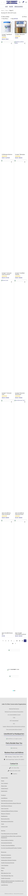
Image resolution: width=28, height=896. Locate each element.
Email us (15, 773)
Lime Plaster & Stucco (6, 805)
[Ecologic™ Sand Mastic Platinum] (7, 27)
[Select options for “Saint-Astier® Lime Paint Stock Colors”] (25, 402)
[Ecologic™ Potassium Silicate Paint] (20, 336)
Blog (2, 870)
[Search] (19, 2)
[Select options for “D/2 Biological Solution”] (11, 43)
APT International (14, 720)
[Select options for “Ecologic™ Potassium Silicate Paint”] (25, 282)
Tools (2, 824)
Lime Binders (4, 798)
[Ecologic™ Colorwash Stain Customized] (7, 216)
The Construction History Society (14, 729)
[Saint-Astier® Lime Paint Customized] (7, 456)
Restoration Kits (5, 818)
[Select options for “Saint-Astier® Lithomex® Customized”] (25, 521)
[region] (14, 669)
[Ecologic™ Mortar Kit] (20, 27)
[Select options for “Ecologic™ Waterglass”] (25, 43)
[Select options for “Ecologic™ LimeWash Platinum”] (25, 162)
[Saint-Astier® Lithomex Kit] (7, 576)
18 (12, 643)
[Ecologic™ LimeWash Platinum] (20, 216)
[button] (25, 23)
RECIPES (11, 6)
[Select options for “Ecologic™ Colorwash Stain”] (11, 282)
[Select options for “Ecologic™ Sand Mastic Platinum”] (11, 23)
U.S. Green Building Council (14, 714)
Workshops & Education (7, 821)
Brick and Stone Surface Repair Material (11, 803)
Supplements (4, 816)
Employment (4, 791)
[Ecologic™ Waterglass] (20, 97)
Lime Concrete (4, 808)
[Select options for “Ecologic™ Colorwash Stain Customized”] (11, 162)
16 (22, 640)
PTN (14, 717)
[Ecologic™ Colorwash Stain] (7, 336)
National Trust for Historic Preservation (14, 711)
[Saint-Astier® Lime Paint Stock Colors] (20, 456)
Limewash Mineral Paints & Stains (9, 811)
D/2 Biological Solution (7, 154)
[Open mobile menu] (26, 2)
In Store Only (4, 826)
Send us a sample (18, 6)
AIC (14, 723)
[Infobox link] (1, 2)
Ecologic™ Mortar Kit (20, 34)
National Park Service (14, 708)
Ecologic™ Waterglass (20, 154)
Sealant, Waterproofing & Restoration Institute (14, 726)
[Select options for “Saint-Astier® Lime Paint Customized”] (11, 402)
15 (19, 640)
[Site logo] (11, 2)
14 (16, 640)
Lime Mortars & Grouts (7, 800)
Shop (6, 6)
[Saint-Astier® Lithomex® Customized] (20, 576)
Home (2, 10)
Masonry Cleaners (5, 813)
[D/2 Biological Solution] (7, 97)
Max (15, 18)
